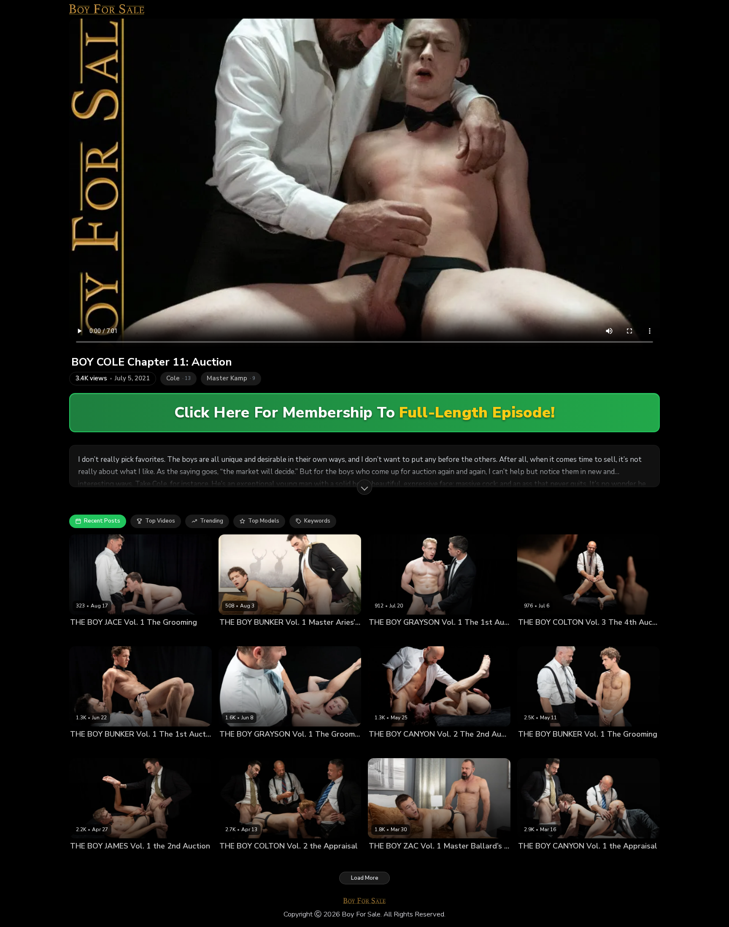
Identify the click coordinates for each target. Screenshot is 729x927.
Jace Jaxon (122, 636)
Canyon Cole (421, 749)
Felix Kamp (564, 636)
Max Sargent (386, 861)
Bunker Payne (237, 636)
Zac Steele (420, 861)
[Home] (106, 9)
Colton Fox (532, 636)
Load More (364, 878)
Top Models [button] (263, 521)
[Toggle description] (364, 487)
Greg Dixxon (462, 636)
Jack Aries (272, 636)
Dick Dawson (87, 636)
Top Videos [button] (160, 521)
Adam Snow (385, 749)
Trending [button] (211, 521)
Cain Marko (125, 749)
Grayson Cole (425, 636)
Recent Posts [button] (102, 521)
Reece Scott (328, 861)
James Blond (148, 861)
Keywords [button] (317, 521)
